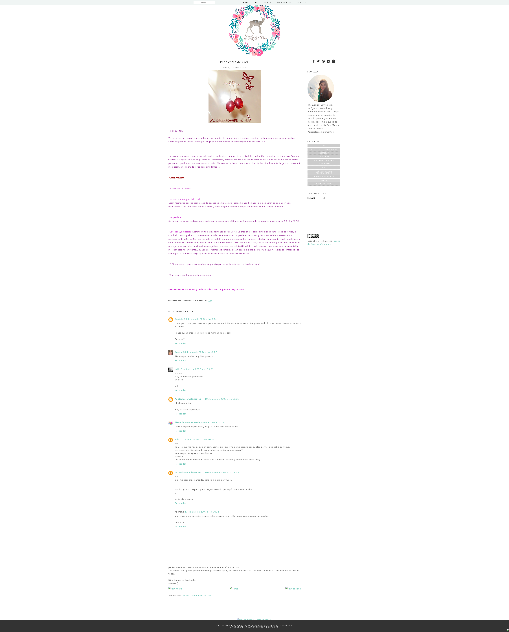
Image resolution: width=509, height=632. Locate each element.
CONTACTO (301, 3)
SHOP (255, 3)
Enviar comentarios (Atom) (197, 595)
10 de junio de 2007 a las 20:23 (197, 439)
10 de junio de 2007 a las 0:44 (200, 318)
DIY (323, 146)
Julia (177, 439)
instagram (324, 153)
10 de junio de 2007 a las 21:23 (222, 472)
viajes (324, 180)
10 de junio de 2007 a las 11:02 (200, 351)
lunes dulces (323, 164)
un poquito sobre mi (324, 177)
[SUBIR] (508, 630)
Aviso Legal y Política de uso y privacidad (254, 627)
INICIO (245, 3)
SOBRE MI (268, 3)
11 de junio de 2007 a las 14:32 (202, 511)
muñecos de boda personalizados (323, 172)
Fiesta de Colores (184, 422)
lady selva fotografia (323, 160)
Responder (180, 343)
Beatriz (178, 351)
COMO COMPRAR (284, 3)
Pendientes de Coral (234, 62)
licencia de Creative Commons (324, 242)
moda (323, 167)
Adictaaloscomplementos (188, 398)
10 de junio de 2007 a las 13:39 (196, 369)
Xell (177, 369)
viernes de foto (324, 184)
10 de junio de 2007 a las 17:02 (211, 422)
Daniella (179, 318)
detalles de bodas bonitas (324, 149)
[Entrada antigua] (293, 588)
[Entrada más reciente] (175, 588)
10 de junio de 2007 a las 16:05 (222, 398)
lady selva (324, 156)
